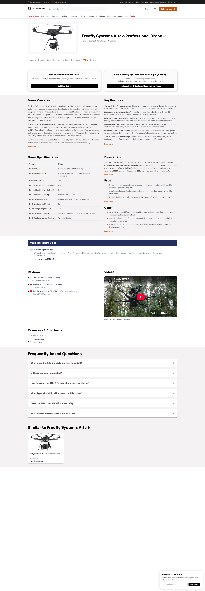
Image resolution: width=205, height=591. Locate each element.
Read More (32, 146)
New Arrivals (34, 16)
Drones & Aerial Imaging (98, 41)
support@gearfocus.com (158, 2)
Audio (83, 16)
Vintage (102, 16)
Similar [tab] (93, 60)
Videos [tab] (66, 60)
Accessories (123, 16)
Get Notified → (64, 86)
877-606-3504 (172, 2)
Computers (111, 16)
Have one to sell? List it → (45, 259)
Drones (92, 16)
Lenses (55, 16)
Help (137, 2)
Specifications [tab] (44, 60)
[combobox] (77, 9)
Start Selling (129, 2)
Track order (144, 2)
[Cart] (155, 9)
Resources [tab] (75, 60)
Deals (132, 16)
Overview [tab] (32, 60)
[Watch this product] (164, 36)
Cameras (44, 16)
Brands (121, 2)
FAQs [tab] (85, 60)
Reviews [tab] (56, 60)
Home (84, 41)
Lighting (74, 16)
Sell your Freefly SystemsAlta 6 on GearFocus (141, 86)
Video (64, 16)
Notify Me (194, 584)
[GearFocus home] (36, 9)
